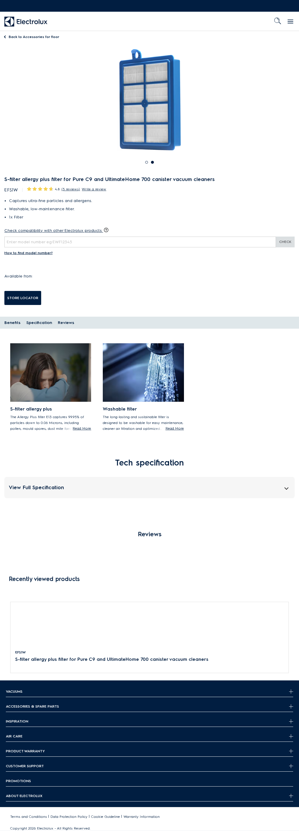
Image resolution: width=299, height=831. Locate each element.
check (285, 241)
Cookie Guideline (105, 816)
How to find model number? (28, 253)
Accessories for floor (34, 37)
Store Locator (22, 298)
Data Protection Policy (69, 816)
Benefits (12, 322)
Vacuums (14, 691)
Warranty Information (142, 816)
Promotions (18, 781)
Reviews (66, 322)
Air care (14, 736)
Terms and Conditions (28, 816)
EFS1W (20, 652)
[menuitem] (26, 21)
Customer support (25, 766)
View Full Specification (36, 487)
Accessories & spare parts (32, 706)
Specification (39, 322)
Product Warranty (25, 751)
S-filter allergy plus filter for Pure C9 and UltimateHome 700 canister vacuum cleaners (111, 659)
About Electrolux (24, 796)
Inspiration (17, 721)
